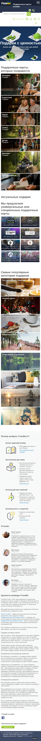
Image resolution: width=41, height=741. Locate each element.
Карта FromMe (6, 614)
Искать (29, 14)
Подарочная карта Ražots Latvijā (11, 621)
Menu (38, 3)
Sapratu (34, 738)
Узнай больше (24, 483)
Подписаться (8, 727)
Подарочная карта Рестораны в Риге (13, 617)
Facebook (4, 717)
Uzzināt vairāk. (28, 736)
